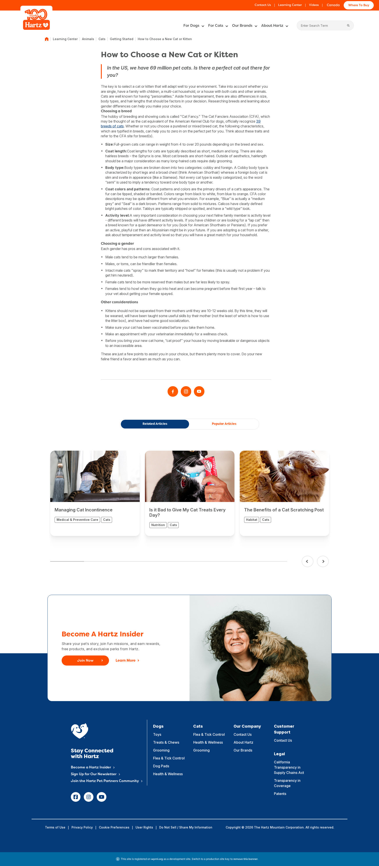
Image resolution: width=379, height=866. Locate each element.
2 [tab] (101, 561)
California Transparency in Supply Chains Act (289, 767)
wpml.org (157, 859)
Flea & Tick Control (169, 758)
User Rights (144, 827)
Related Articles (155, 424)
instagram (88, 797)
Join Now (85, 660)
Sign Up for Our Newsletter (93, 774)
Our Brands (242, 26)
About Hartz (272, 26)
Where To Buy (358, 5)
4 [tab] (169, 561)
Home (46, 39)
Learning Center (290, 5)
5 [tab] (202, 561)
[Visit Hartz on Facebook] (173, 391)
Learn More (126, 660)
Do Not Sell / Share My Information (185, 827)
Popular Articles (224, 424)
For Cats (215, 26)
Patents (280, 793)
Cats (101, 39)
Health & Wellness (168, 774)
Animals (88, 39)
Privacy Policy (82, 827)
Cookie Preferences (114, 827)
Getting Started (121, 39)
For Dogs (191, 26)
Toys (157, 734)
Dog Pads (161, 766)
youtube (101, 797)
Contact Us (263, 5)
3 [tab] (135, 561)
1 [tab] (67, 561)
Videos (314, 5)
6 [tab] (236, 561)
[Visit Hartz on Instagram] (186, 391)
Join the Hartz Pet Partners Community (105, 781)
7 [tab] (270, 561)
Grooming (161, 750)
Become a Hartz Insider (91, 767)
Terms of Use (55, 827)
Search (348, 25)
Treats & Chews (166, 742)
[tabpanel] (95, 493)
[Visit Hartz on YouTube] (199, 391)
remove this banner (245, 859)
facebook (75, 797)
